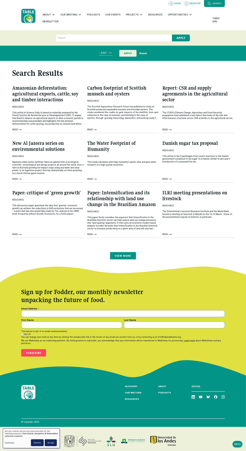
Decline (37, 442)
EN (235, 444)
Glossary (131, 386)
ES (239, 444)
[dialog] (31, 438)
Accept (51, 442)
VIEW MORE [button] (123, 255)
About (162, 386)
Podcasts (164, 392)
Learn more (189, 340)
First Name (27, 320)
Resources (132, 399)
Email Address (30, 308)
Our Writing (133, 392)
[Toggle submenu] (53, 14)
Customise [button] (9, 443)
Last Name (130, 320)
